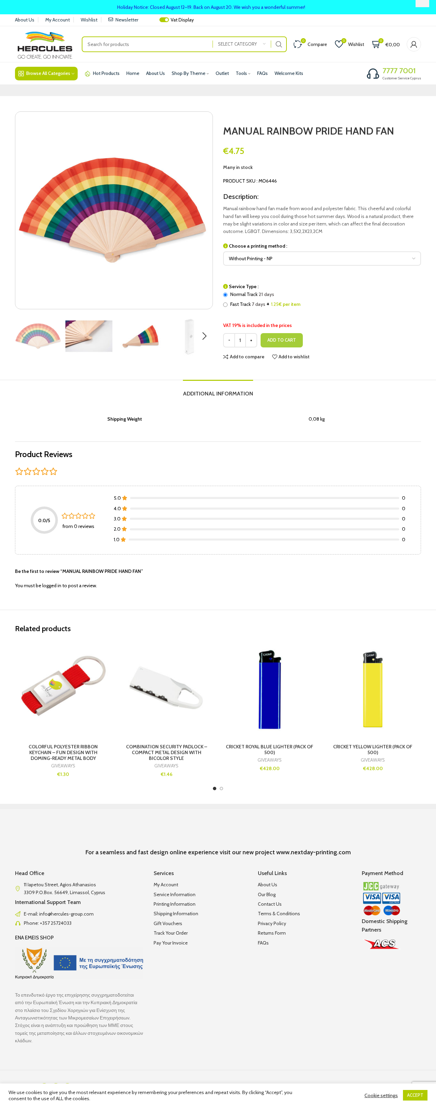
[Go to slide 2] (221, 788)
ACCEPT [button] (415, 1095)
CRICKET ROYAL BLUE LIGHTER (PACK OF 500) (269, 749)
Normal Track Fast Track (264, 299)
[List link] (79, 914)
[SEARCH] (279, 44)
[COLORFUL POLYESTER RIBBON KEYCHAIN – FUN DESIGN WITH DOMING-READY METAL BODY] (63, 689)
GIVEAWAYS (63, 765)
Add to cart (281, 340)
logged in (51, 585)
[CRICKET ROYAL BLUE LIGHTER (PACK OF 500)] (269, 689)
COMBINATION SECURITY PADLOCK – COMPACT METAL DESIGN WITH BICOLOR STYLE (166, 752)
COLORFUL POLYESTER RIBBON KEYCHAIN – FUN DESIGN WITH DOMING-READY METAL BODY (63, 752)
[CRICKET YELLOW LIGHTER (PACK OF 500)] (373, 689)
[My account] (413, 44)
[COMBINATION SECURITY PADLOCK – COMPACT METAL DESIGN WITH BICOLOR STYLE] (166, 689)
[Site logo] (45, 44)
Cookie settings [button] (381, 1095)
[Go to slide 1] (214, 788)
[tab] (218, 390)
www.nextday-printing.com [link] (313, 852)
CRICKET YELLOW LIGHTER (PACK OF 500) (372, 749)
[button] (23, 336)
